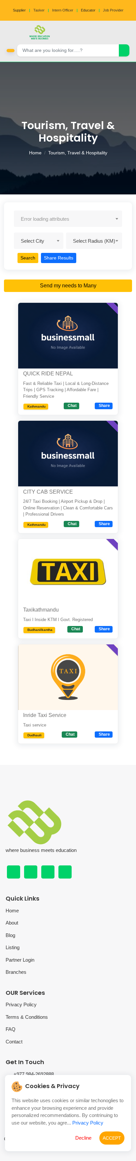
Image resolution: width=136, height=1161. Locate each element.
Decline (83, 1138)
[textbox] (68, 219)
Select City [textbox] (32, 241)
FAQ (11, 1029)
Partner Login (20, 960)
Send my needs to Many (68, 285)
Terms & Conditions (27, 1017)
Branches (16, 972)
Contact (14, 1041)
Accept (112, 1138)
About (12, 923)
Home (35, 152)
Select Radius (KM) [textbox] (94, 241)
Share (104, 406)
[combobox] (68, 219)
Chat (72, 406)
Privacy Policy (21, 1004)
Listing (12, 947)
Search (27, 257)
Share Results (58, 257)
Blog (10, 935)
